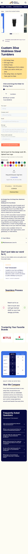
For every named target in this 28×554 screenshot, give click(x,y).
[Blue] (16, 163)
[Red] (11, 163)
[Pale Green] (2, 165)
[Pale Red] (8, 165)
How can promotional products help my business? (11, 424)
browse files (15, 177)
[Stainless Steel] (25, 165)
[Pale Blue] (22, 163)
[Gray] (8, 163)
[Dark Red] (13, 163)
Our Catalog (8, 6)
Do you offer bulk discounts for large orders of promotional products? (12, 449)
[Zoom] (21, 15)
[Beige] (19, 165)
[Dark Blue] (19, 163)
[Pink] (5, 165)
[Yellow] (16, 165)
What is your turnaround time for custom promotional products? (12, 429)
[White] (5, 163)
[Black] (2, 163)
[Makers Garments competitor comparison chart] (14, 24)
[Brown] (22, 165)
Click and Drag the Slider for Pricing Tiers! (13, 85)
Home (2, 6)
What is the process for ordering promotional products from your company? (12, 442)
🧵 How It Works (5, 238)
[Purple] (11, 165)
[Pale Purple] (13, 165)
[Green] (25, 163)
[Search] (25, 2)
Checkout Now (14, 192)
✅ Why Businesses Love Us (8, 242)
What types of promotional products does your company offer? (11, 456)
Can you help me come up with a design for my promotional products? (12, 436)
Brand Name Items (17, 6)
